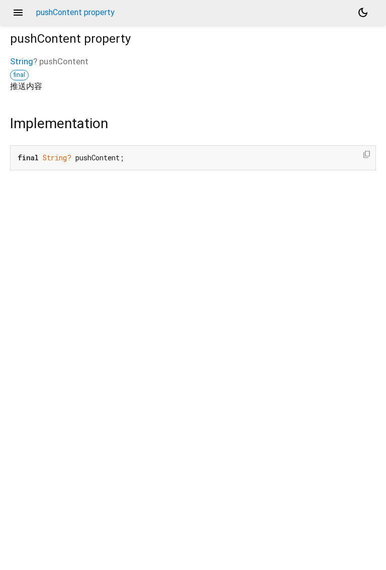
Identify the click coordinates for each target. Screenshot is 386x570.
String (21, 61)
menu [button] (18, 13)
